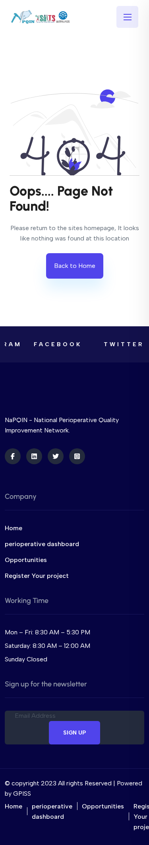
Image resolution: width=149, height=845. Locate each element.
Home (13, 528)
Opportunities (26, 560)
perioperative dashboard (42, 544)
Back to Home (74, 265)
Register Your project (37, 575)
